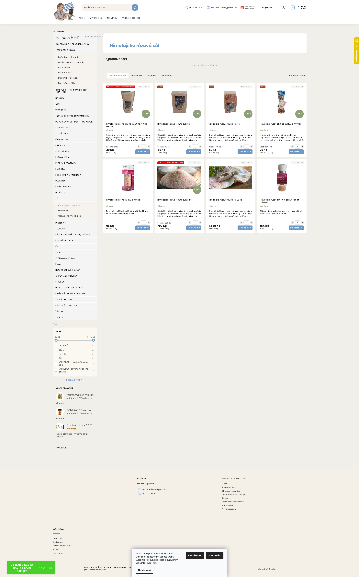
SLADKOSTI (60, 281)
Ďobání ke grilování (68, 77)
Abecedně (167, 75)
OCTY (58, 252)
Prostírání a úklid (67, 83)
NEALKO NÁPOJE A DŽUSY (68, 270)
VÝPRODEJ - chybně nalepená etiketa (76, 370)
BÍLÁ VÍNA (60, 145)
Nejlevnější (136, 75)
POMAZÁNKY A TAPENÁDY (68, 175)
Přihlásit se (57, 538)
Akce (76, 350)
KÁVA (58, 264)
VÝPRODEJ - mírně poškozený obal (76, 363)
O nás (224, 484)
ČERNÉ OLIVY (61, 139)
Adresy (56, 549)
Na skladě (76, 345)
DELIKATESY (61, 180)
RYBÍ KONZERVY (63, 186)
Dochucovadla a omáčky (71, 62)
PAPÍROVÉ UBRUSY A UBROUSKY (71, 293)
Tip (76, 358)
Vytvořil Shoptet (268, 569)
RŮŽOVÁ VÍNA (62, 157)
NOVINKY (59, 98)
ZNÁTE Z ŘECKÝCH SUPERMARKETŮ (72, 116)
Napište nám (227, 505)
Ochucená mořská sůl (69, 215)
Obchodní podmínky (231, 491)
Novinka (76, 354)
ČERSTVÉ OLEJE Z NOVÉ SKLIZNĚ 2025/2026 (71, 91)
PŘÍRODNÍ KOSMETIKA (66, 305)
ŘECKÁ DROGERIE (64, 299)
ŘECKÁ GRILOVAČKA (65, 50)
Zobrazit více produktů (203, 65)
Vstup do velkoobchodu (233, 502)
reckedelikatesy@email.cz (155, 489)
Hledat (136, 7)
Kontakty (225, 498)
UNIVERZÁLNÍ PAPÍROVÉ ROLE (69, 287)
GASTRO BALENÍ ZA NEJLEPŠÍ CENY (72, 44)
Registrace (267, 7)
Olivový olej (64, 67)
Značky (59, 317)
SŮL (57, 198)
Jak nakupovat (228, 487)
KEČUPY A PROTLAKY (65, 163)
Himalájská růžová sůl (69, 205)
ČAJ (57, 246)
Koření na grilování (68, 57)
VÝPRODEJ (60, 110)
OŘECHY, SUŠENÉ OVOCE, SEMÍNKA (72, 234)
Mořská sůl (63, 210)
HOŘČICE (60, 192)
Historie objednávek (62, 546)
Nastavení (144, 570)
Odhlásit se (58, 553)
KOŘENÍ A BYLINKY (64, 240)
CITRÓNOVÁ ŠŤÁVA (65, 258)
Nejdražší (152, 75)
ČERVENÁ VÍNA (62, 151)
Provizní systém (229, 509)
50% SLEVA (60, 311)
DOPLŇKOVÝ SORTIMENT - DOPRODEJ (74, 121)
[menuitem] (81, 18)
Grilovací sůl (64, 72)
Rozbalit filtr (73, 380)
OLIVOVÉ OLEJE (63, 127)
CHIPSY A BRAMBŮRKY (66, 275)
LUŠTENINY (60, 222)
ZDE (155, 563)
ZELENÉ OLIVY (62, 133)
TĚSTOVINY (61, 228)
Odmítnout (195, 555)
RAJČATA (60, 169)
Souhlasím (214, 555)
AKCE (58, 104)
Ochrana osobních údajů (233, 494)
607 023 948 (148, 493)
